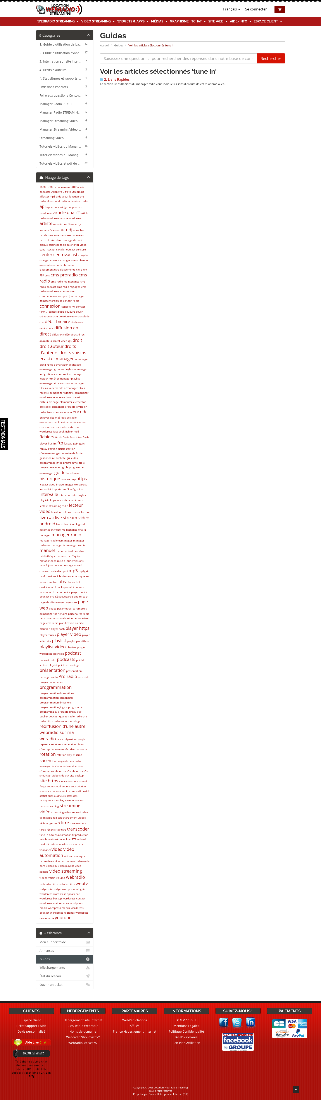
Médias (158, 21)
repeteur (45, 744)
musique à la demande (60, 576)
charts (58, 265)
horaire (65, 479)
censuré (81, 249)
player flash (57, 629)
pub (79, 711)
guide (60, 472)
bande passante (49, 235)
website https (67, 884)
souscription (78, 786)
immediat (45, 489)
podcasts (66, 659)
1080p (43, 187)
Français (230, 9)
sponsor (44, 791)
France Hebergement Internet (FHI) (168, 1094)
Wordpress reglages (62, 912)
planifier (45, 629)
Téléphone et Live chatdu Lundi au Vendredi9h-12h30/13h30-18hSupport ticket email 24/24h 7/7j (31, 1069)
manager (45, 535)
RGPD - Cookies (186, 1037)
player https (78, 628)
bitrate (51, 240)
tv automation (63, 835)
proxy (72, 711)
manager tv (59, 545)
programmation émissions (56, 702)
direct (74, 334)
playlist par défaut (78, 641)
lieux (68, 512)
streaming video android (66, 812)
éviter (63, 427)
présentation (52, 670)
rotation (48, 754)
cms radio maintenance (65, 281)
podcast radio (48, 660)
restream (81, 749)
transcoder (78, 829)
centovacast (65, 254)
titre (65, 823)
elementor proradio (63, 407)
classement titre (49, 269)
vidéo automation (57, 852)
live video (69, 524)
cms (47, 275)
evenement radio (50, 422)
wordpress (46, 894)
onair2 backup (57, 587)
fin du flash (62, 437)
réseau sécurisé (65, 749)
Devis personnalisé (31, 1031)
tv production (80, 835)
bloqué (44, 245)
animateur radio (78, 201)
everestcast (52, 427)
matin (59, 551)
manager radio (66, 535)
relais (60, 739)
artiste (46, 223)
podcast (73, 653)
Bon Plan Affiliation (186, 1043)
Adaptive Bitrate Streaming (67, 192)
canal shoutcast (65, 249)
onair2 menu (54, 592)
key (59, 500)
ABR (73, 187)
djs (70, 341)
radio (71, 716)
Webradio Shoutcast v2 (83, 1037)
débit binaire (57, 321)
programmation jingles (53, 707)
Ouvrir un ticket (51, 985)
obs (62, 581)
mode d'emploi (59, 571)
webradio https (49, 884)
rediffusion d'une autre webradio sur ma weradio (62, 732)
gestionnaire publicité (53, 458)
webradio (75, 877)
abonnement (63, 187)
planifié (79, 623)
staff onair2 (83, 791)
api (43, 206)
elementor (66, 402)
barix (43, 240)
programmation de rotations (57, 693)
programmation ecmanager (56, 698)
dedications (47, 328)
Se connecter (256, 9)
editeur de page (49, 402)
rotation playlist (66, 755)
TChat (197, 21)
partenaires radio (78, 614)
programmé (75, 707)
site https (49, 781)
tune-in (44, 835)
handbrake (72, 473)
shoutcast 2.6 (80, 771)
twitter (58, 839)
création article (49, 316)
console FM (68, 306)
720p (51, 187)
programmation (56, 687)
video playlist (66, 866)
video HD (51, 866)
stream (69, 800)
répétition (70, 744)
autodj (65, 230)
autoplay (78, 230)
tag (55, 817)
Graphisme (179, 21)
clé (78, 269)
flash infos (75, 437)
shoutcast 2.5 (63, 771)
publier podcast (49, 716)
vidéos (43, 878)
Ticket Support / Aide (31, 1026)
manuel (47, 550)
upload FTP (69, 839)
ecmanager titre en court (55, 383)
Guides (118, 45)
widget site (46, 889)
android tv (61, 201)
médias (79, 551)
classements (67, 269)
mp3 (73, 571)
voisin (51, 878)
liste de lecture (81, 512)
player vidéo (69, 634)
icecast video (47, 484)
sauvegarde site (49, 766)
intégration (76, 489)
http (73, 479)
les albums (57, 512)
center (46, 254)
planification (66, 623)
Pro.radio (68, 676)
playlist (59, 641)
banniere (65, 235)
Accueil (104, 45)
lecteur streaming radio (54, 506)
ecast (45, 359)
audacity (76, 224)
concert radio (71, 301)
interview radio (68, 495)
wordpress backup (51, 898)
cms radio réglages (68, 287)
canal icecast (47, 249)
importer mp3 (60, 489)
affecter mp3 (47, 196)
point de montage (68, 665)
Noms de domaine (82, 1031)
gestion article (56, 449)
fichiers (47, 437)
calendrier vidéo (76, 245)
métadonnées (48, 561)
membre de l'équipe (69, 556)
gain (75, 443)
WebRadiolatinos (134, 1020)
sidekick (64, 775)
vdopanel (45, 850)
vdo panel (78, 844)
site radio (65, 781)
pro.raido (83, 677)
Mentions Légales (186, 1026)
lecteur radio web (72, 500)
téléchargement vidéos (72, 817)
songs (75, 781)
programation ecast (52, 682)
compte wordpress (51, 301)
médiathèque (48, 556)
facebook (58, 431)
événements (68, 422)
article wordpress (70, 218)
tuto (51, 835)
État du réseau (50, 976)
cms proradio (64, 275)
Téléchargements (52, 968)
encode (80, 412)
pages (52, 608)
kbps (53, 500)
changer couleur (49, 260)
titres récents (48, 829)
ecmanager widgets (62, 393)
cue (42, 322)
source (66, 786)
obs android (74, 582)
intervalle (49, 494)
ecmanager (62, 359)
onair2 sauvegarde (61, 596)
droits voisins (72, 353)
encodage (66, 412)
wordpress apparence (66, 894)
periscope (46, 618)
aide (58, 196)
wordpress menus (59, 908)
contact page (56, 311)
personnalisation (62, 618)
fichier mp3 (72, 431)
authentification (49, 230)
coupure (70, 311)
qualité (63, 716)
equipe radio (69, 417)
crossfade (84, 316)
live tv (59, 524)
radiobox (59, 721)
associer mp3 (61, 224)
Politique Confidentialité (186, 1031)
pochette (58, 654)
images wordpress (76, 484)
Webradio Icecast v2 (83, 1043)
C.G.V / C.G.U (186, 1020)
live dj (50, 518)
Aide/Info (239, 21)
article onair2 (66, 212)
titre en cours (78, 823)
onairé (78, 596)
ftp (60, 443)
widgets (80, 889)
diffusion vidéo (61, 334)
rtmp (79, 755)
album (50, 201)
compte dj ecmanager (71, 296)
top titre (61, 829)
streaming (53, 806)
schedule (65, 766)
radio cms (82, 716)
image (60, 484)
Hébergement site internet (83, 1020)
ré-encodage (73, 721)
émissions (53, 412)
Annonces (47, 951)
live (43, 518)
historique (50, 479)
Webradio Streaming (56, 21)
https (81, 479)
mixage (68, 565)
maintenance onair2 (74, 529)
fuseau (68, 443)
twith (51, 839)
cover (79, 311)
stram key (58, 800)
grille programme (67, 463)
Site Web (216, 21)
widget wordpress (64, 889)
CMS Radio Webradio (82, 1026)
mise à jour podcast (51, 565)
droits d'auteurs (58, 349)
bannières (78, 235)
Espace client (267, 21)
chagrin (83, 255)
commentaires (48, 296)
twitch (43, 839)
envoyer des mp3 (50, 417)
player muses (48, 635)
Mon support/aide (53, 942)
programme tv (48, 711)
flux (50, 443)
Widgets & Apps (131, 21)
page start (71, 602)
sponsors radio (59, 791)
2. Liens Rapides (116, 79)
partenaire (60, 614)
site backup (77, 775)
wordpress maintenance (54, 903)
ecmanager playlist (68, 378)
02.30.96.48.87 (33, 1053)
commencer (67, 291)
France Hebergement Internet (134, 1031)
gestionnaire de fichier (70, 453)
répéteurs (57, 744)
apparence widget (57, 207)
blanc (58, 240)
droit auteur (52, 346)
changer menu (69, 260)
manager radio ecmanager (56, 540)
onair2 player (71, 592)
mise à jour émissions (70, 561)
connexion (50, 306)
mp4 (42, 576)
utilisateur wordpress (59, 844)
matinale (69, 551)
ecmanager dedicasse (67, 364)
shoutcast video (49, 775)
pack (85, 596)
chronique (69, 265)
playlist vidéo (53, 647)
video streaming (65, 871)
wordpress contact (74, 898)
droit (77, 340)
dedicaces (77, 322)
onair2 (43, 587)
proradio (63, 711)
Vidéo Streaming (96, 21)
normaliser (51, 582)
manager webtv (75, 545)
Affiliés (135, 1026)
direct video (60, 341)
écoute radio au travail (67, 397)
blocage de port (72, 240)
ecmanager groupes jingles (56, 369)
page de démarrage (52, 602)
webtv (82, 883)
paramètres (64, 608)
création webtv (68, 316)
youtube (63, 918)
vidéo (57, 849)
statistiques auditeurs (53, 796)
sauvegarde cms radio (67, 761)
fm (55, 443)
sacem (46, 760)
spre (72, 791)
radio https (46, 721)
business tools (57, 245)
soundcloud (54, 786)
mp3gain (84, 571)
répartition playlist (75, 739)
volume (60, 878)
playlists (71, 647)
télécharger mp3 (50, 823)
